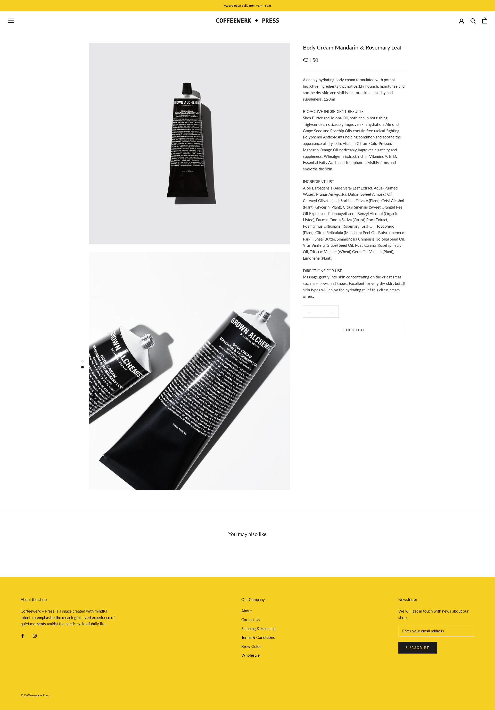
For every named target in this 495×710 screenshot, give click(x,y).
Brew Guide (251, 646)
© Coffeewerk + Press (35, 695)
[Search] (473, 20)
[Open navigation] (11, 20)
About (246, 610)
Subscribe (418, 648)
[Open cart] (484, 20)
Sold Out (354, 330)
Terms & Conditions (258, 637)
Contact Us (250, 619)
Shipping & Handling (258, 628)
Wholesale (250, 655)
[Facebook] (22, 635)
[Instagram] (35, 635)
